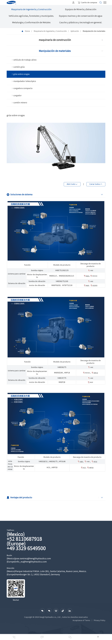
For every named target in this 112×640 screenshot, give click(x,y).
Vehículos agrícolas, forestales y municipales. (31, 16)
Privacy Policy (99, 620)
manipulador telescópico (24, 81)
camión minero (20, 103)
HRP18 (67, 373)
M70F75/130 (67, 285)
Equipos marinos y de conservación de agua (80, 16)
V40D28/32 (43, 461)
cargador (17, 95)
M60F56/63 (55, 285)
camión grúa (19, 67)
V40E (91, 270)
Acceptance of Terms (81, 620)
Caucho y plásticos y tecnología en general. (80, 22)
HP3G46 (62, 461)
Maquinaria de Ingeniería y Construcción (31, 9)
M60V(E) (94, 276)
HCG (48, 467)
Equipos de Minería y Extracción (80, 9)
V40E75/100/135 (61, 270)
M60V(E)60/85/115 (66, 276)
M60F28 (62, 382)
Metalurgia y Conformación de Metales (31, 22)
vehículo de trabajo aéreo (25, 60)
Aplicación (75, 31)
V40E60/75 (62, 367)
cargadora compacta (22, 88)
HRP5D (54, 467)
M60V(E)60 (58, 373)
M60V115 (53, 276)
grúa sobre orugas (21, 74)
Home (27, 31)
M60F (91, 382)
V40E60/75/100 (62, 281)
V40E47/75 (62, 378)
